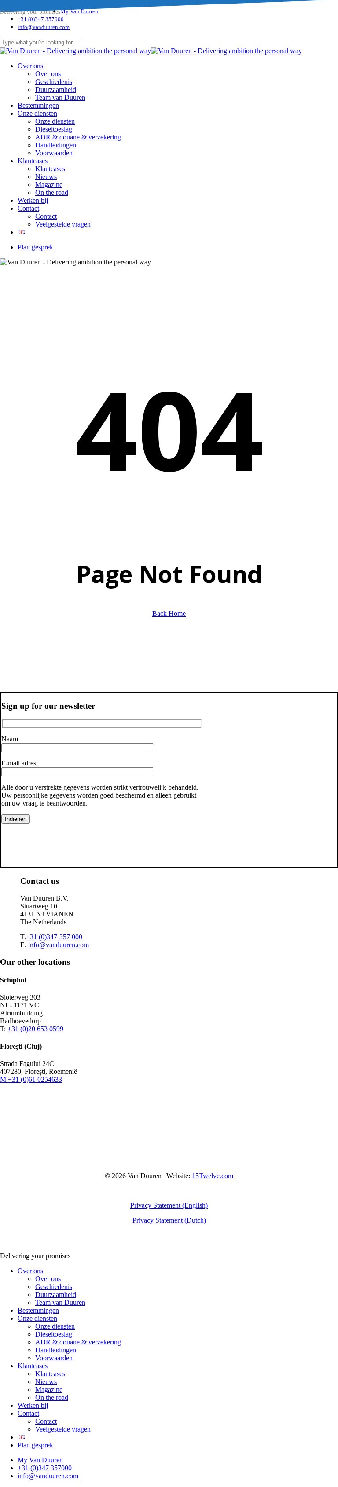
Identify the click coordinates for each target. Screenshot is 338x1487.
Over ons (30, 1271)
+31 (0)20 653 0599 (35, 1029)
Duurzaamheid (55, 1294)
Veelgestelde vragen (63, 1429)
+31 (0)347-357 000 (54, 937)
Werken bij (33, 1405)
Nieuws (46, 1381)
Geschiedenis (53, 1286)
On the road (51, 1397)
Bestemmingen (38, 1310)
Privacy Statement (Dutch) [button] (169, 1220)
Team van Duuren (60, 1302)
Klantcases (33, 1366)
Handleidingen (55, 1350)
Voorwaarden (54, 1358)
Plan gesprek (35, 1445)
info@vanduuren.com (58, 945)
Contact (28, 1413)
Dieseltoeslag (53, 1334)
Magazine (48, 1389)
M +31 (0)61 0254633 (31, 1079)
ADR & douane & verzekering (78, 1342)
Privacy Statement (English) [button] (169, 1205)
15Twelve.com (212, 1175)
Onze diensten (37, 1318)
